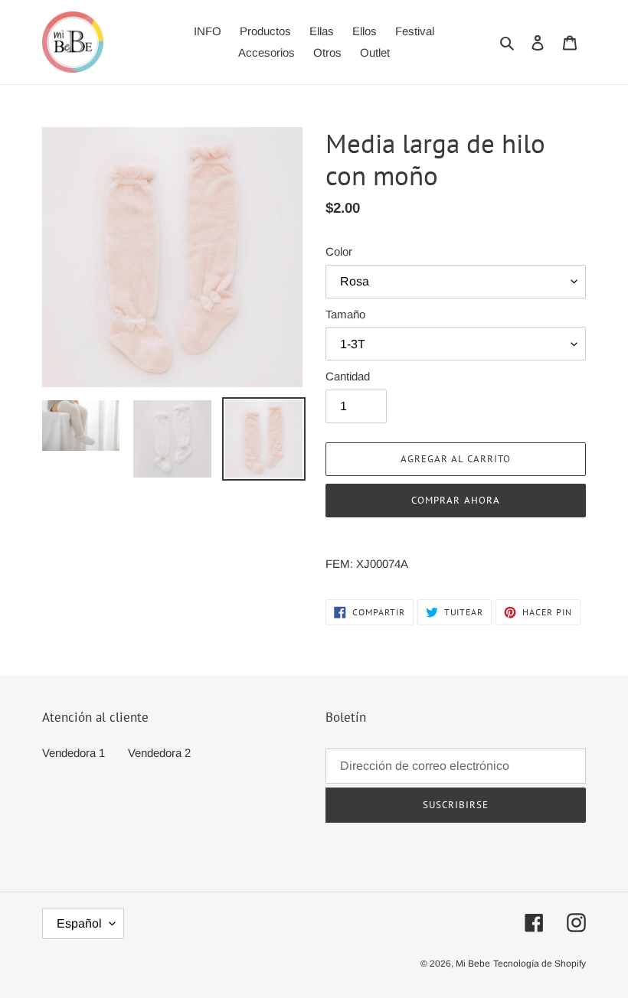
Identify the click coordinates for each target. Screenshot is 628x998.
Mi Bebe (473, 963)
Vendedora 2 (159, 752)
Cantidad (347, 376)
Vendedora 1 (73, 752)
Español (79, 923)
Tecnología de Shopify (539, 963)
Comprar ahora (455, 500)
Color (338, 251)
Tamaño (345, 314)
